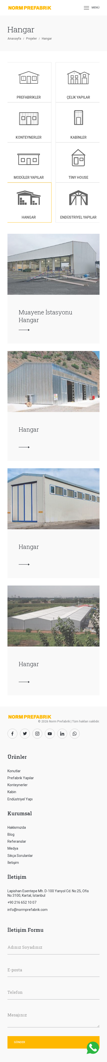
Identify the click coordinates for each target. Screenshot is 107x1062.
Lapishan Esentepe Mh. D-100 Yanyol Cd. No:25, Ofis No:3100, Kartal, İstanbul (48, 893)
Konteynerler (17, 785)
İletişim (13, 863)
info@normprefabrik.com (27, 910)
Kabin (11, 792)
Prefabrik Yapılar (20, 778)
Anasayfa (14, 38)
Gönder (19, 1042)
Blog (10, 834)
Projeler (31, 38)
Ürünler (17, 757)
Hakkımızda (16, 827)
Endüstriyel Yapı (20, 799)
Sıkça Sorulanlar (20, 856)
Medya (12, 848)
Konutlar (14, 771)
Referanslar (16, 841)
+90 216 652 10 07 (21, 902)
